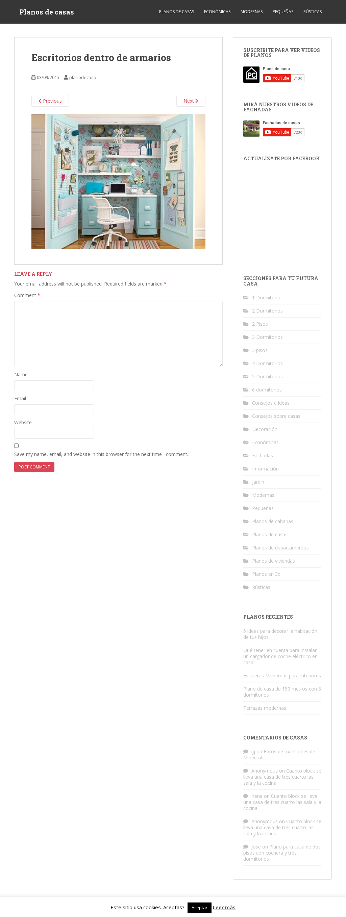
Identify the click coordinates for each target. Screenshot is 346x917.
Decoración (264, 429)
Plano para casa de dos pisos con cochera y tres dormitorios (282, 852)
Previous (52, 101)
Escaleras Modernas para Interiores (282, 675)
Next (189, 101)
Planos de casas (46, 11)
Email (20, 398)
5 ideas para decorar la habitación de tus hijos (280, 634)
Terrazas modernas (264, 708)
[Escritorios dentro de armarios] (118, 181)
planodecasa (82, 77)
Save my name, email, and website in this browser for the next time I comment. (101, 454)
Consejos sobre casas (276, 416)
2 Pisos (260, 324)
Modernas (252, 12)
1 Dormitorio (266, 297)
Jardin (258, 482)
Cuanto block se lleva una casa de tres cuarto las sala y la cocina (282, 776)
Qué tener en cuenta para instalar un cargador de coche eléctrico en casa (280, 656)
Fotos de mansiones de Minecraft (279, 754)
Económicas (217, 12)
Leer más (224, 907)
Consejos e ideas (271, 403)
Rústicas (312, 12)
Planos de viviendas (273, 561)
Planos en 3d (266, 574)
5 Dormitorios (267, 376)
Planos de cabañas (272, 521)
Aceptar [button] (199, 908)
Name (21, 374)
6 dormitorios (267, 389)
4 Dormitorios (267, 363)
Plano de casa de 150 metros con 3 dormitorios (282, 691)
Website (23, 422)
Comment (27, 295)
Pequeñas (283, 12)
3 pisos (260, 350)
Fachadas (262, 455)
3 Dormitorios (267, 337)
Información (265, 468)
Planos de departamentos (280, 547)
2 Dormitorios (267, 310)
